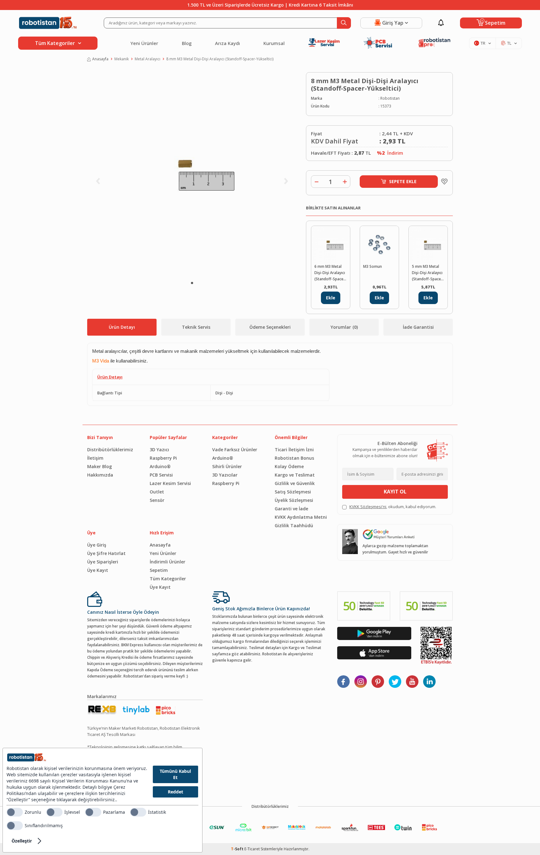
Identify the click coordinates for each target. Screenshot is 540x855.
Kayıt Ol (395, 491)
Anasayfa (100, 59)
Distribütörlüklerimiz (110, 449)
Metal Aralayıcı (147, 59)
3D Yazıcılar (225, 475)
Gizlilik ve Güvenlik (295, 483)
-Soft (237, 849)
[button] (192, 283)
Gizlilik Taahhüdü (294, 525)
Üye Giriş (96, 545)
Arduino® (160, 466)
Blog (187, 43)
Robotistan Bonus (294, 458)
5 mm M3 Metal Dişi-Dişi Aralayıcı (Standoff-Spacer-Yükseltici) (428, 273)
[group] (192, 173)
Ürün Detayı (122, 327)
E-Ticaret (252, 849)
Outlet (157, 492)
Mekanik (121, 59)
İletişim (95, 458)
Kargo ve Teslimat (295, 475)
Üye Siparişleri (102, 562)
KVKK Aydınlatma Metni (301, 517)
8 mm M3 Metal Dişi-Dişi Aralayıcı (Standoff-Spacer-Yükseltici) (219, 59)
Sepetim (159, 570)
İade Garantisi (418, 327)
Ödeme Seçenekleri (270, 327)
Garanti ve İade (291, 509)
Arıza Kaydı (227, 43)
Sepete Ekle (403, 181)
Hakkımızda (100, 475)
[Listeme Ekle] (443, 181)
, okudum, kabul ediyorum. (392, 506)
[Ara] (344, 23)
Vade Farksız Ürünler (234, 449)
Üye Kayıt (97, 570)
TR (483, 43)
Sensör (157, 500)
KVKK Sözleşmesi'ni (367, 506)
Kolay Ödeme (289, 466)
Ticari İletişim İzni (294, 449)
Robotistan (390, 98)
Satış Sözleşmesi (293, 492)
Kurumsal (274, 43)
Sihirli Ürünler (227, 466)
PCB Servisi (161, 475)
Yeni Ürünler (144, 43)
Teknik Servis (196, 327)
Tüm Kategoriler (168, 579)
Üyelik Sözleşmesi (294, 500)
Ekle (330, 298)
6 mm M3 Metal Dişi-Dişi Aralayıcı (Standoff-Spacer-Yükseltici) (330, 273)
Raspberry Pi (163, 458)
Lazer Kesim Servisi (170, 483)
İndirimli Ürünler (167, 562)
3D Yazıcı (159, 449)
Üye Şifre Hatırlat (106, 553)
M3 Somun (372, 266)
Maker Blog (99, 466)
